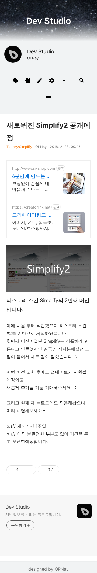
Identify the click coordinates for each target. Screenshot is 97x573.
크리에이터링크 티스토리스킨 (32, 215)
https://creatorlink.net (31, 207)
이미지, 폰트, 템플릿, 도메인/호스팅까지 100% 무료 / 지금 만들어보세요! (32, 225)
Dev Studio (48, 20)
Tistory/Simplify (19, 147)
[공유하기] (23, 470)
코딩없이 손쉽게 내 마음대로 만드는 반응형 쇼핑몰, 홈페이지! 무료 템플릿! (31, 186)
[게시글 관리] (30, 470)
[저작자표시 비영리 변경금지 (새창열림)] (66, 470)
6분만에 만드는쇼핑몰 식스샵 (31, 176)
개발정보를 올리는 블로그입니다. (33, 514)
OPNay (62, 569)
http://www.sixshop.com (33, 168)
